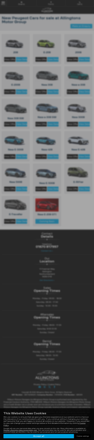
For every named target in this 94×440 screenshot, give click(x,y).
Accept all (38, 436)
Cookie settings (83, 436)
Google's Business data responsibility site (20, 430)
